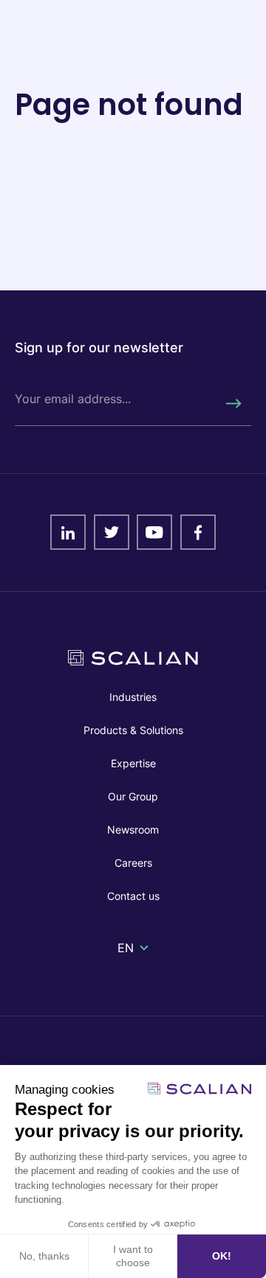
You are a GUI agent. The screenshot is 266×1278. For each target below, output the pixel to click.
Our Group (133, 796)
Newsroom (133, 829)
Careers (133, 862)
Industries (133, 697)
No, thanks (44, 1256)
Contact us (133, 896)
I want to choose (133, 1255)
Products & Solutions (133, 730)
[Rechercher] (232, 404)
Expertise (133, 763)
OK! (221, 1256)
